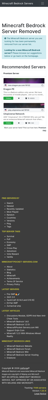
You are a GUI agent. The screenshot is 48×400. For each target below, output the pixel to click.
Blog (9, 272)
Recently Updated (15, 209)
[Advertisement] (24, 15)
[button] (42, 85)
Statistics (11, 269)
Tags (9, 226)
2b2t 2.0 (11, 297)
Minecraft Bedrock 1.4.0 (18, 321)
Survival (10, 236)
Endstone (11, 358)
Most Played (12, 212)
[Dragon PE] (24, 80)
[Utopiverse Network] (24, 105)
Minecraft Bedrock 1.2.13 (18, 324)
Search (10, 203)
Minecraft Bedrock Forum (18, 349)
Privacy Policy (13, 284)
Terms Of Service (15, 281)
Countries (11, 217)
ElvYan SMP (12, 303)
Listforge (24, 368)
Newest (10, 206)
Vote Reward (13, 254)
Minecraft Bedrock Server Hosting (23, 355)
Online (8, 98)
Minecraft (11, 275)
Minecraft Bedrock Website (19, 346)
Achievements (13, 278)
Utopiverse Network (13, 114)
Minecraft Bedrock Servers (17, 3)
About (9, 266)
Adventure (11, 251)
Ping (9, 223)
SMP (9, 245)
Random (10, 215)
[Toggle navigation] (42, 3)
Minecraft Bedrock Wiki (18, 352)
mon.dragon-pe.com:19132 (19, 85)
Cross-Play (12, 248)
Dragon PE (8, 89)
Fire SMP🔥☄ (13, 294)
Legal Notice (40, 393)
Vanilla (10, 257)
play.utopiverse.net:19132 (18, 110)
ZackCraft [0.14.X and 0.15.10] (20, 300)
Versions (11, 220)
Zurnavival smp (14, 306)
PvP (8, 239)
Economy (11, 242)
